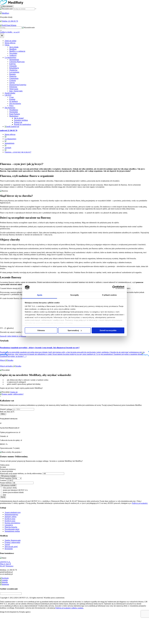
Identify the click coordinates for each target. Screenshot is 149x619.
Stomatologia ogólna (12, 531)
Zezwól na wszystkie (108, 330)
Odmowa (41, 330)
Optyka (12, 83)
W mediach (13, 101)
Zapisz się (14, 392)
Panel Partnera (14, 114)
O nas (11, 97)
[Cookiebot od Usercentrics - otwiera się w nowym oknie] (114, 287)
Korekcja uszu (10, 521)
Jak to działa (13, 47)
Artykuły (8, 148)
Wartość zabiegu (6, 409)
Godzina (3, 480)
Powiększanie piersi (12, 529)
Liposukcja (9, 525)
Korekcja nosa (10, 519)
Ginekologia (13, 78)
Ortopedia (13, 66)
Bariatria (12, 74)
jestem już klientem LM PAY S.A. (15, 490)
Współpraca (13, 110)
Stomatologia (14, 60)
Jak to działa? (19, 118)
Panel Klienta (11, 25)
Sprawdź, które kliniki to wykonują (13, 336)
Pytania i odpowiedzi (12, 542)
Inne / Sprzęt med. (16, 91)
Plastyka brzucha (11, 527)
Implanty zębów (11, 517)
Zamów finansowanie (13, 540)
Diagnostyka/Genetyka (17, 85)
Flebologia (13, 87)
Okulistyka (13, 70)
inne (4, 495)
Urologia (12, 80)
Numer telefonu (6, 483)
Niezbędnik (13, 112)
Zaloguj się (18, 122)
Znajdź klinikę (10, 93)
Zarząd (7, 544)
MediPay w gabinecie (17, 51)
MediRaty (13, 49)
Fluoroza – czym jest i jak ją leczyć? (18, 152)
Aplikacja (12, 55)
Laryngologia (14, 72)
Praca (11, 106)
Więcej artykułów (6, 366)
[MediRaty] (74, 2)
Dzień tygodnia (5, 478)
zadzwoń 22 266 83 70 (8, 130)
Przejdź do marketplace (22, 124)
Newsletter (13, 53)
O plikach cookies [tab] (109, 295)
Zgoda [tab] (39, 295)
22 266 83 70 (13, 21)
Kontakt (12, 99)
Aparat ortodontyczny (13, 512)
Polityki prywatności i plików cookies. (69, 608)
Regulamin (9, 549)
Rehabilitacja (14, 68)
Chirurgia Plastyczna (17, 62)
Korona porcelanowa (12, 523)
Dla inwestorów (15, 103)
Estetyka (12, 64)
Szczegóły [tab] (74, 295)
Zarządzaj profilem (21, 120)
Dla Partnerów (10, 108)
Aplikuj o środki (9, 32)
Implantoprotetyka (11, 514)
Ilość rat (3, 412)
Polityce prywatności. (140, 503)
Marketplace (13, 116)
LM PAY (8, 95)
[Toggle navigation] (1, 11)
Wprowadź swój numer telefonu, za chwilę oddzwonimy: (21, 473)
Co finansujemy (10, 57)
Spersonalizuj (73, 330)
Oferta (7, 45)
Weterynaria (13, 89)
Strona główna (10, 43)
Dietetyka (12, 76)
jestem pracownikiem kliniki (13, 492)
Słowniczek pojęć (11, 547)
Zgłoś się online (10, 41)
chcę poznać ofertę (10, 488)
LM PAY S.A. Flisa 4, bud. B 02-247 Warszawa (6, 564)
